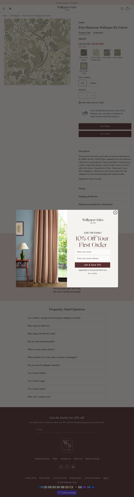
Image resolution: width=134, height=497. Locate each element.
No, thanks (92, 273)
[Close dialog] (115, 212)
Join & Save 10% (92, 265)
